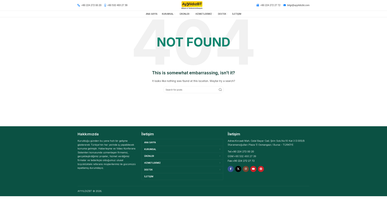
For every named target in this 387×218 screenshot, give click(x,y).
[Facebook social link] (231, 169)
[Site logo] (192, 5)
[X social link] (238, 169)
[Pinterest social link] (261, 169)
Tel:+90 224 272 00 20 (241, 151)
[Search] (220, 89)
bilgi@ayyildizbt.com (298, 5)
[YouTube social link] (253, 169)
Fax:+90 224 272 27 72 (241, 160)
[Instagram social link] (246, 169)
